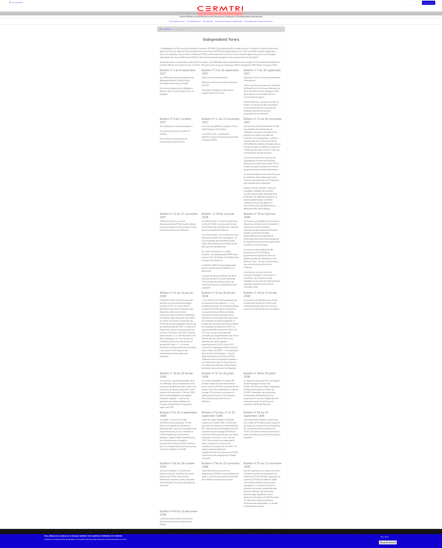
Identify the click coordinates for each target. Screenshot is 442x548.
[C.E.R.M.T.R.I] (220, 10)
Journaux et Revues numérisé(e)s (228, 21)
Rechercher (430, 3)
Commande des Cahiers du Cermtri (258, 21)
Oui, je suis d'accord (388, 542)
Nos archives (208, 21)
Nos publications (194, 21)
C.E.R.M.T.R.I (166, 29)
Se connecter (17, 2)
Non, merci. (384, 537)
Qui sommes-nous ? (177, 21)
